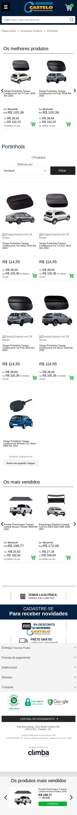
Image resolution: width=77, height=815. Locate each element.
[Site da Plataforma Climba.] (38, 751)
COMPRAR (52, 803)
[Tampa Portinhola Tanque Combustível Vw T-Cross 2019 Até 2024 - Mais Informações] (57, 209)
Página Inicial (9, 31)
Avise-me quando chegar (20, 463)
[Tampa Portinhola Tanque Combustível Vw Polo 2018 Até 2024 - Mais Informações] (20, 311)
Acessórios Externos (32, 31)
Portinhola (52, 31)
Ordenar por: (25, 164)
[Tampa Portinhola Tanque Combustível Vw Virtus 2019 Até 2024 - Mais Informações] (20, 209)
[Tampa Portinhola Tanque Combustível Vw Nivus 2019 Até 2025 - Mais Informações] (57, 311)
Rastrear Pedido (22, 648)
